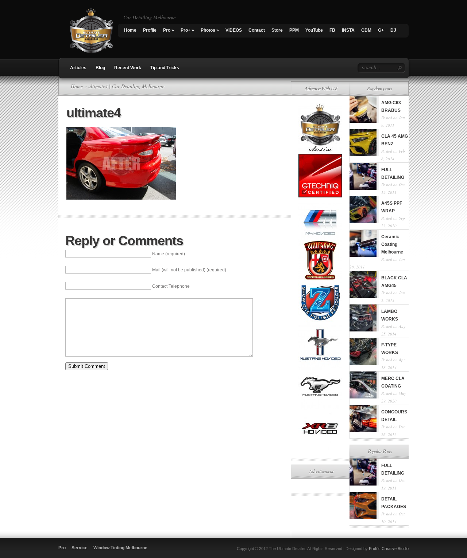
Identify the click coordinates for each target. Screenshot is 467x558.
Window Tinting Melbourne (120, 547)
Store (277, 30)
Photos (210, 30)
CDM (366, 30)
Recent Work (127, 67)
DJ (393, 30)
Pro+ (187, 30)
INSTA (348, 30)
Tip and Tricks (164, 67)
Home (130, 30)
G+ (381, 30)
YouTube (314, 30)
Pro (168, 30)
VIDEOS (233, 30)
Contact (256, 30)
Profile (150, 30)
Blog (100, 67)
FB (332, 30)
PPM (294, 30)
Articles (78, 67)
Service (80, 547)
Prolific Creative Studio (389, 548)
